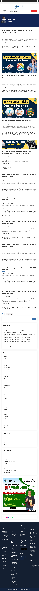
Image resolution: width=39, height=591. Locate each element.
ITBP (4, 394)
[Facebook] (21, 557)
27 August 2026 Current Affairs (8, 211)
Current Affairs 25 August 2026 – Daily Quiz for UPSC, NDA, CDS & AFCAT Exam (17, 341)
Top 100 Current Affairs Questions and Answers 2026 (17, 120)
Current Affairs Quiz (25, 46)
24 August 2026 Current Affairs (8, 258)
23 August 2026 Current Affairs (8, 281)
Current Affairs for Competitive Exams (13, 45)
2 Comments (5, 168)
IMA (4, 389)
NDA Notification (6, 414)
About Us (13, 530)
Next (11, 314)
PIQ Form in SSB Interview (8, 465)
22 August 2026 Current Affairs (8, 304)
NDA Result (23, 530)
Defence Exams (6, 381)
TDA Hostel (14, 537)
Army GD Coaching (7, 367)
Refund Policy (14, 534)
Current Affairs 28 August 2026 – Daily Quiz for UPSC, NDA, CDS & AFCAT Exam (17, 337)
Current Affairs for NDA (21, 132)
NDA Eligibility (6, 412)
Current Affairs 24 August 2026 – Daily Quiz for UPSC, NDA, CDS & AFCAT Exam (17, 343)
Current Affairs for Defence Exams (24, 45)
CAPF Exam (6, 442)
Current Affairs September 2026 (8, 47)
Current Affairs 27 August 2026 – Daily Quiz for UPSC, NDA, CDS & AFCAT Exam (17, 339)
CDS (4, 374)
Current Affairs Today (17, 47)
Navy (4, 403)
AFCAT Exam (6, 444)
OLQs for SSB (6, 463)
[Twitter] (23, 557)
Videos (13, 532)
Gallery (13, 531)
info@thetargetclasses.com (14, 11)
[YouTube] (23, 559)
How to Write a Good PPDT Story (9, 457)
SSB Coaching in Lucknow (8, 423)
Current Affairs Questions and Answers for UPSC (27, 133)
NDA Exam (5, 437)
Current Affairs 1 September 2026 (19, 43)
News (5, 418)
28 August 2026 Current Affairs (8, 188)
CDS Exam (4, 551)
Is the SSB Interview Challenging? (9, 461)
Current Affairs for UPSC (23, 90)
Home (13, 528)
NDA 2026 (5, 409)
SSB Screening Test (7, 472)
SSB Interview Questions (8, 468)
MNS (4, 400)
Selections (13, 544)
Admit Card (5, 356)
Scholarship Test (14, 549)
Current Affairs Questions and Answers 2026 (12, 133)
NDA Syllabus (6, 416)
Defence (5, 380)
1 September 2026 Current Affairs (8, 43)
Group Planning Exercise (8, 459)
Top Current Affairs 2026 (7, 92)
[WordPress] (21, 559)
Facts (5, 383)
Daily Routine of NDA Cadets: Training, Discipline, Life (12, 346)
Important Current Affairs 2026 (24, 91)
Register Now (34, 11)
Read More (25, 40)
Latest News (6, 398)
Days (4, 378)
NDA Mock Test (14, 545)
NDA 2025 (5, 407)
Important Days (6, 391)
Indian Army (6, 392)
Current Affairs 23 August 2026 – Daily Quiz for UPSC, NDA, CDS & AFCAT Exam (17, 344)
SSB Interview (6, 425)
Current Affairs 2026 (28, 43)
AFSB (5, 360)
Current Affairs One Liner (18, 46)
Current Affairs (5, 42)
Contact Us (13, 535)
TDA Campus (11, 35)
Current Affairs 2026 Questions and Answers (10, 132)
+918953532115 (5, 11)
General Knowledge (7, 385)
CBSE (5, 372)
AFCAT (5, 358)
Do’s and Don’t (4, 573)
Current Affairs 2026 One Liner (14, 164)
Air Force (5, 361)
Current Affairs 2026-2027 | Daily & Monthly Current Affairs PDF (14, 330)
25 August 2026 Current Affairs (8, 234)
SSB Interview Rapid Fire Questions (10, 470)
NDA (4, 405)
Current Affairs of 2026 (30, 90)
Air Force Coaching (7, 363)
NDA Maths (23, 531)
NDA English (23, 532)
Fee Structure (23, 528)
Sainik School (6, 420)
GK (8, 42)
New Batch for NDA (24, 537)
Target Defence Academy (13, 156)
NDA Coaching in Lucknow (8, 411)
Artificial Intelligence (7, 369)
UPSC (5, 427)
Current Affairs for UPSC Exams (9, 46)
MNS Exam (5, 440)
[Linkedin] (25, 557)
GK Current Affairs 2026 (15, 91)
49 (8, 314)
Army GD (5, 365)
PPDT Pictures (6, 454)
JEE (4, 396)
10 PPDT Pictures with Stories (9, 456)
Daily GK (9, 91)
